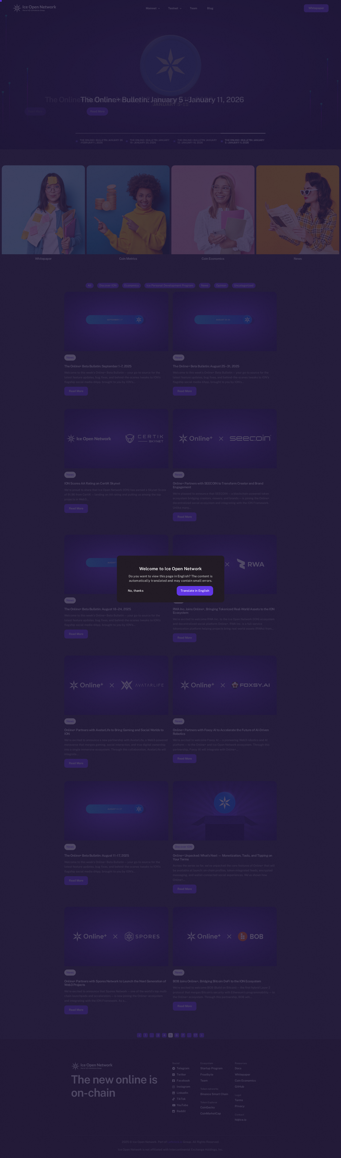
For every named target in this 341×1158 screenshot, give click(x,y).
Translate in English (195, 590)
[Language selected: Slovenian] (250, 1154)
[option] (168, 1154)
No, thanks (136, 590)
